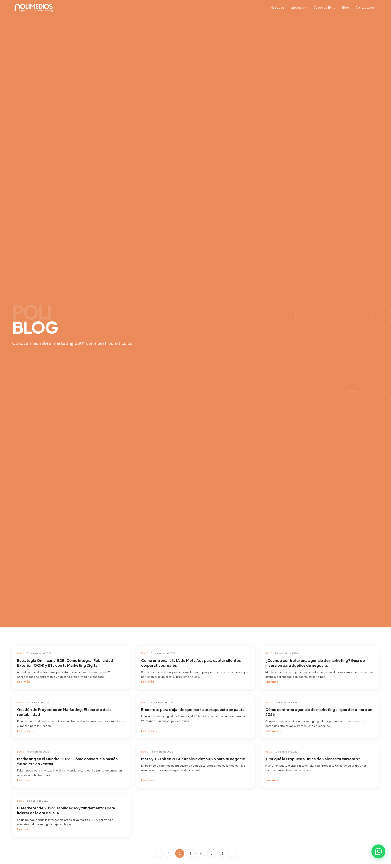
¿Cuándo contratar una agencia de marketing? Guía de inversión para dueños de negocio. (315, 663)
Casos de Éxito (325, 7)
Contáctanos (365, 7)
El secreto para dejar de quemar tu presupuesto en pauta (193, 709)
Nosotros (277, 7)
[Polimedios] (33, 8)
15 (222, 853)
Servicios (297, 7)
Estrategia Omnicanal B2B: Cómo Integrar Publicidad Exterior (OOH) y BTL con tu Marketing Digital (65, 663)
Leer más (23, 681)
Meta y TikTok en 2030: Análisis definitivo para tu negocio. (194, 758)
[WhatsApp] (378, 851)
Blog (345, 7)
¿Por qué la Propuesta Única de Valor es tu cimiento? (312, 758)
